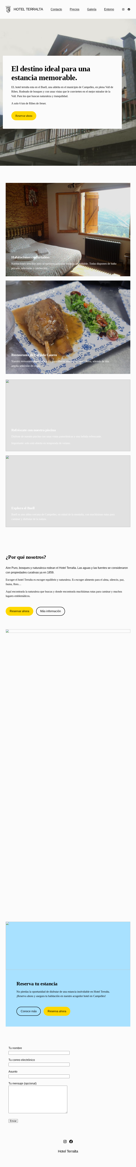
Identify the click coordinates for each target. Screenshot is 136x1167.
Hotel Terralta (28, 9)
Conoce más (29, 1011)
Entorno (109, 9)
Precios (74, 9)
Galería (91, 9)
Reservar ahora (23, 115)
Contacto (56, 9)
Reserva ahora (57, 1011)
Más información (50, 611)
